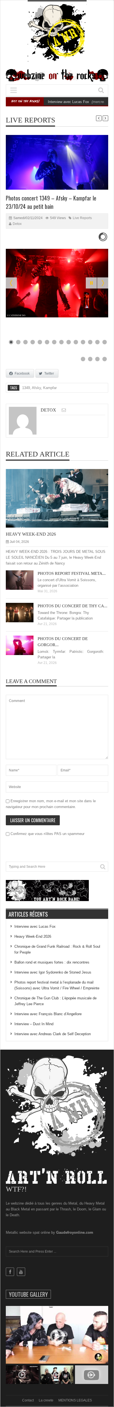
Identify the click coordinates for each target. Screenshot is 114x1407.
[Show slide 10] (76, 342)
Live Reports (30, 120)
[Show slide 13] (97, 342)
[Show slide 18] (104, 359)
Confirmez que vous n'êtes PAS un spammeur (46, 834)
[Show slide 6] (47, 342)
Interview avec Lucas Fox (68, 102)
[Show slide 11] (83, 342)
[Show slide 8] (61, 342)
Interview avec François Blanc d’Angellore (48, 1014)
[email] (64, 410)
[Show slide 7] (54, 342)
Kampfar (50, 388)
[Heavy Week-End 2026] (61, 498)
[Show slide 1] (11, 342)
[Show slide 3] (25, 342)
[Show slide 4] (32, 342)
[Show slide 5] (40, 342)
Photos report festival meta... (72, 573)
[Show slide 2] (18, 342)
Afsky (36, 388)
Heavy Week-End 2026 (31, 534)
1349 (26, 388)
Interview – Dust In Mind (33, 1024)
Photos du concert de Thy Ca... (72, 606)
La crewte (46, 1400)
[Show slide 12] (90, 342)
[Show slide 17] (97, 359)
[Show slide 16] (90, 359)
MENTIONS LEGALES (75, 1400)
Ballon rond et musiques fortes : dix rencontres (51, 962)
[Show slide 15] (83, 359)
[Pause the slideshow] (91, 283)
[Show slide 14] (104, 342)
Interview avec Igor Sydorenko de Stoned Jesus (52, 972)
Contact (28, 1400)
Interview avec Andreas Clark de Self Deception (52, 1034)
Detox (17, 224)
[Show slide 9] (68, 342)
